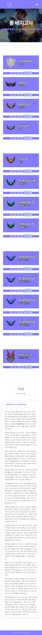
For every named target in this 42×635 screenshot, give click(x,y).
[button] (37, 4)
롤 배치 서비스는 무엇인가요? (16, 404)
